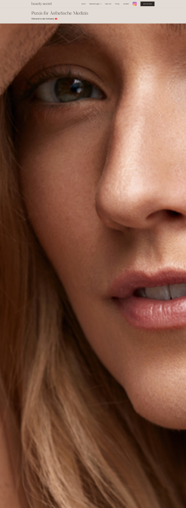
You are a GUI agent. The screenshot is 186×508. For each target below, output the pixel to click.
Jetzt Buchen (147, 4)
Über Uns (108, 4)
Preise (117, 4)
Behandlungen (94, 4)
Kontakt (126, 4)
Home (83, 4)
